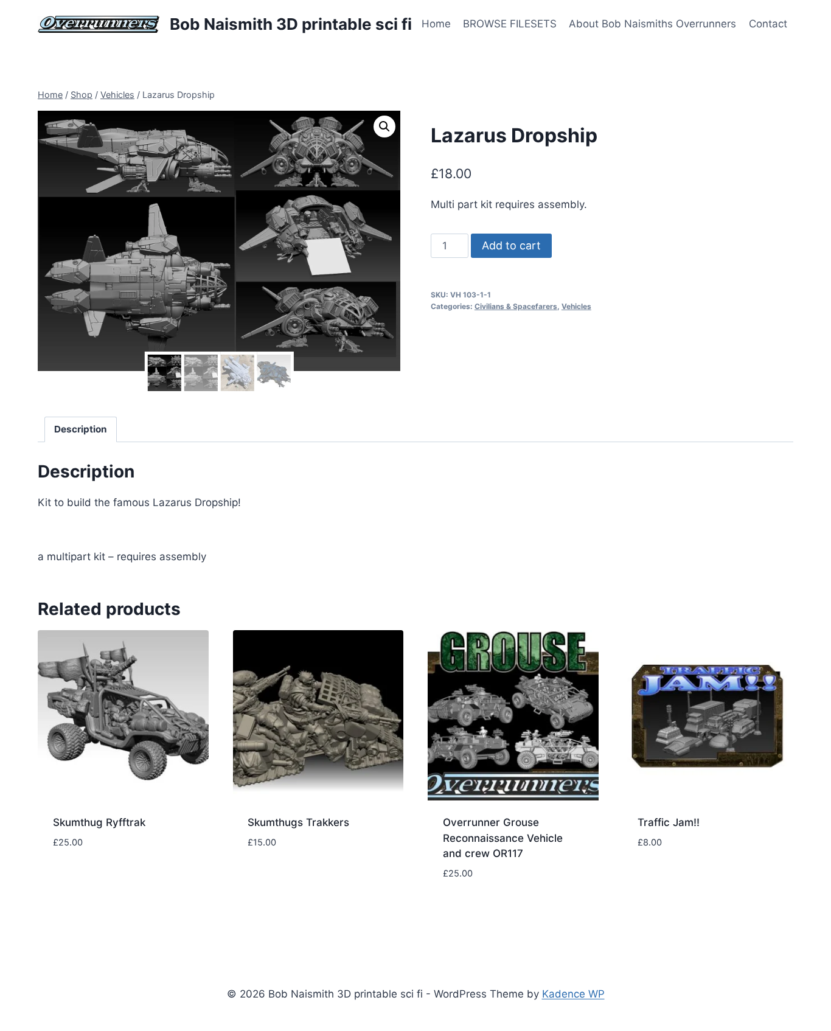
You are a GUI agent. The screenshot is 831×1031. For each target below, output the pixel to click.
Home (436, 24)
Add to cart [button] (83, 878)
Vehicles (576, 306)
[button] (384, 126)
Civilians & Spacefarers (516, 306)
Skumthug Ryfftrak (99, 822)
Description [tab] (80, 429)
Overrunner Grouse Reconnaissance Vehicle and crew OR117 (503, 837)
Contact (768, 24)
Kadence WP (573, 994)
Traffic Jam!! (669, 822)
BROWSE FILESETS (510, 24)
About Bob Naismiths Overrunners (652, 24)
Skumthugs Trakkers (298, 822)
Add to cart (511, 245)
